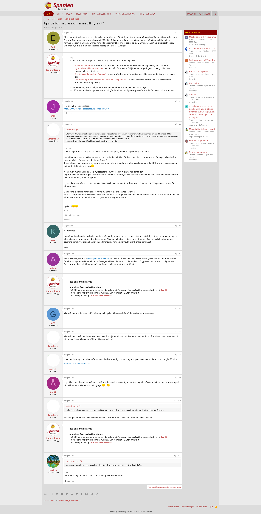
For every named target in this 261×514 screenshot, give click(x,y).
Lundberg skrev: (72, 461)
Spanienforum (53, 69)
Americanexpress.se (101, 295)
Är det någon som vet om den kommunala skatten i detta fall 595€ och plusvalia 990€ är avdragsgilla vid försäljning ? (202, 112)
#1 (180, 32)
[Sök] (214, 13)
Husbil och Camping (197, 44)
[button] (62, 13)
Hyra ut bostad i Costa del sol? (89, 68)
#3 (180, 124)
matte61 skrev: (72, 406)
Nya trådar (192, 32)
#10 (179, 400)
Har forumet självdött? (199, 71)
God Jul (192, 94)
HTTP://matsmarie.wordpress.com (77, 363)
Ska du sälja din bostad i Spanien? (90, 74)
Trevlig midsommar (198, 152)
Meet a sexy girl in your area (202, 36)
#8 (180, 354)
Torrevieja (193, 79)
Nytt (58, 13)
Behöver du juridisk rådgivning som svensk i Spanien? (100, 79)
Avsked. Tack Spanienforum (202, 48)
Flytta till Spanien (101, 13)
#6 (180, 309)
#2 (180, 101)
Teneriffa (192, 67)
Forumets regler (187, 506)
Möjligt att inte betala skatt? (202, 129)
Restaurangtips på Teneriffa (202, 60)
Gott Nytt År (194, 83)
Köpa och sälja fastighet (198, 125)
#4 (180, 226)
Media (69, 13)
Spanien (192, 148)
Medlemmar (82, 13)
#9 (180, 378)
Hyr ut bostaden (147, 13)
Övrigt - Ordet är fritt (197, 56)
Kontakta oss (173, 506)
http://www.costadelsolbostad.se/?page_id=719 (86, 108)
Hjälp (211, 506)
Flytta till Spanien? (83, 65)
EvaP (48, 27)
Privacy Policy (201, 506)
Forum (49, 13)
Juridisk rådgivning (125, 13)
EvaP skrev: (70, 129)
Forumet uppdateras (198, 140)
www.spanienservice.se (98, 258)
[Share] (176, 32)
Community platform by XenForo (130, 512)
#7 (180, 331)
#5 (180, 254)
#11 (179, 456)
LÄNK (164, 290)
